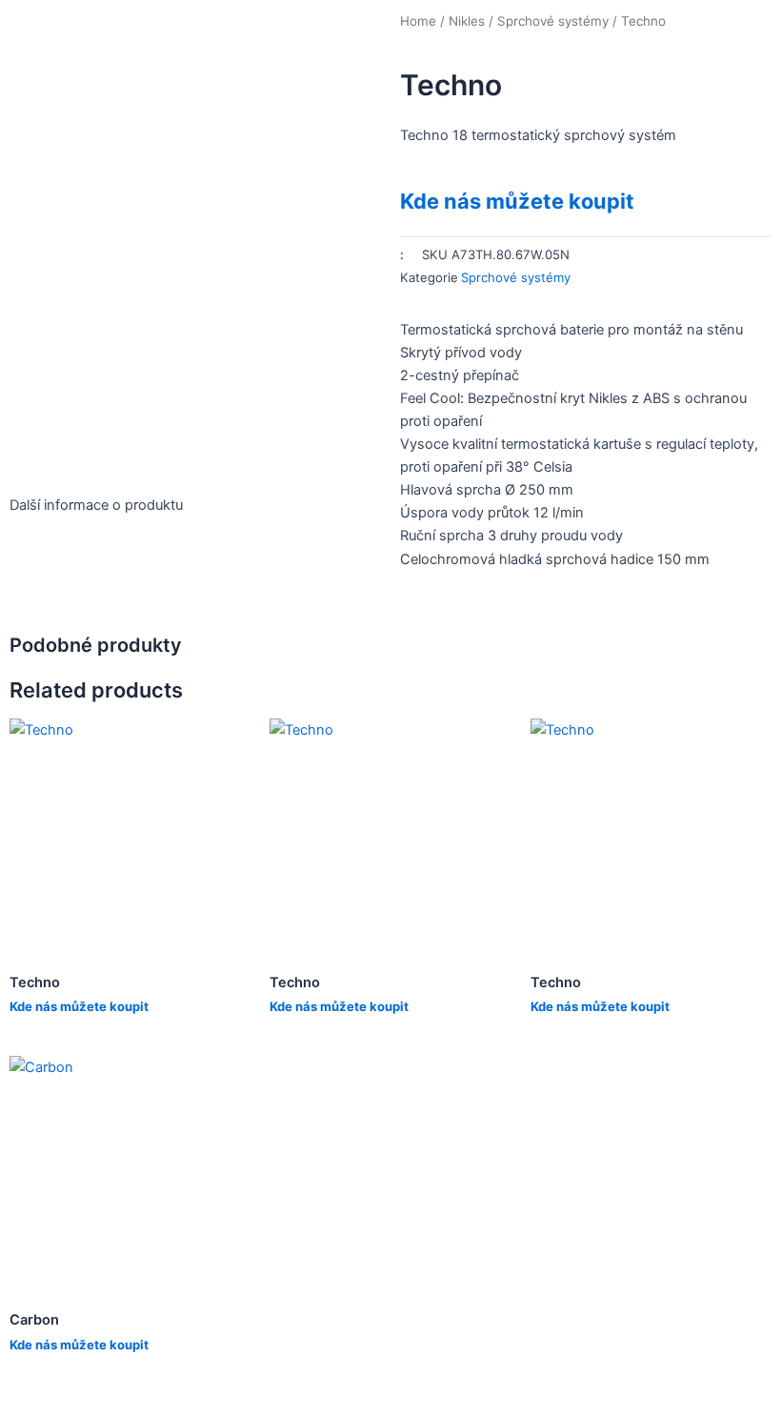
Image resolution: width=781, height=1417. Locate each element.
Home (418, 21)
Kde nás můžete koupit (517, 201)
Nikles (467, 21)
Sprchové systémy (553, 21)
